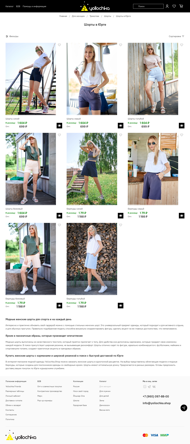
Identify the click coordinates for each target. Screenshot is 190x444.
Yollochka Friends (13, 386)
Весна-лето (104, 410)
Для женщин (78, 16)
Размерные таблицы (15, 391)
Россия (76, 386)
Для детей (104, 396)
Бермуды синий (75, 208)
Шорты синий (12, 118)
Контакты (10, 410)
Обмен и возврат (13, 405)
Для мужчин (104, 391)
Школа (76, 400)
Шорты (107, 16)
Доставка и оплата (14, 400)
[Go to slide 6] (112, 113)
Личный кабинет (13, 396)
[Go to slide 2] (21, 113)
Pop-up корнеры (44, 400)
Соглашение (11, 414)
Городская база (80, 405)
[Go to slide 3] (30, 113)
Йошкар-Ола (79, 396)
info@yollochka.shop (157, 403)
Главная (63, 16)
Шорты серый (74, 118)
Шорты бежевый (14, 208)
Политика (10, 419)
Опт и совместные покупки (49, 386)
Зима (101, 400)
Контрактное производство (49, 391)
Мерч (39, 396)
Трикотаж (94, 16)
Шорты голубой (136, 118)
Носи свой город (80, 391)
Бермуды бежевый (15, 298)
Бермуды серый (136, 208)
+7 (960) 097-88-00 (156, 396)
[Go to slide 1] (11, 113)
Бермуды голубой (76, 298)
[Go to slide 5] (50, 113)
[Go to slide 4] (40, 113)
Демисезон (104, 405)
